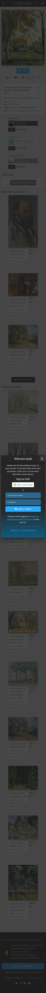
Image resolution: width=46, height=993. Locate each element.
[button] (23, 484)
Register (14, 530)
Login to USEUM (24, 509)
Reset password (28, 530)
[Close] (42, 459)
